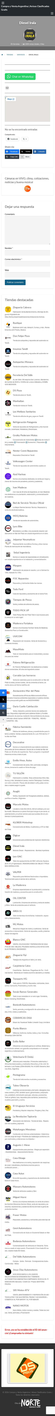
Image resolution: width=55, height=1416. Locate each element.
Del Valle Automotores (24, 1257)
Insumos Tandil (20, 349)
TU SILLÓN (18, 773)
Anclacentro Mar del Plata (26, 691)
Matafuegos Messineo (24, 1129)
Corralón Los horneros (24, 675)
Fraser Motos (19, 1215)
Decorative (18, 742)
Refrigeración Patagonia (25, 422)
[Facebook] (3, 692)
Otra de (18, 1403)
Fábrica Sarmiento (22, 727)
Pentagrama (19, 1075)
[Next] (43, 1368)
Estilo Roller (19, 1041)
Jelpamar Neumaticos (24, 539)
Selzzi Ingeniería (21, 552)
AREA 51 (17, 911)
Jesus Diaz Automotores (25, 1270)
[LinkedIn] (3, 706)
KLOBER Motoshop (22, 822)
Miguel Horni (19, 1197)
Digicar (16, 835)
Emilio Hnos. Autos (22, 760)
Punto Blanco (19, 1028)
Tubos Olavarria (21, 1085)
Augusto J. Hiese (21, 1145)
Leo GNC (17, 856)
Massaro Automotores (24, 1187)
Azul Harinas (19, 474)
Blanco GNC (19, 940)
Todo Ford (18, 589)
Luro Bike (17, 526)
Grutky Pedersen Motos (25, 435)
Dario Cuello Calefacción (25, 706)
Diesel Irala (18, 846)
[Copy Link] (3, 712)
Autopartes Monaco (23, 362)
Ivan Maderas (20, 487)
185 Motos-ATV (21, 1290)
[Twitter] (3, 699)
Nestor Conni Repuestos (25, 451)
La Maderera (19, 885)
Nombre (9, 248)
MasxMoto (18, 649)
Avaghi (16, 791)
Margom (17, 565)
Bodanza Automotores (24, 1241)
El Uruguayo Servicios (24, 1106)
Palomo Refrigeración (24, 662)
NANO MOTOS (21, 1306)
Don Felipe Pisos (21, 336)
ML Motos (18, 924)
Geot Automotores (22, 1228)
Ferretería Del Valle (23, 375)
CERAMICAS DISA (22, 1018)
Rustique (17, 323)
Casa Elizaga (19, 1158)
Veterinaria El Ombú (23, 1057)
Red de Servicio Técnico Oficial (28, 503)
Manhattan (18, 401)
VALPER (17, 872)
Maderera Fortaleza (23, 623)
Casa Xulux (18, 1173)
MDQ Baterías (20, 516)
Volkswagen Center (23, 461)
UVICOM (17, 636)
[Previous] (12, 1368)
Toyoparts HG (20, 979)
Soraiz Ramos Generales (25, 992)
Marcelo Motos (21, 804)
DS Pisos (17, 390)
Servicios (16, 44)
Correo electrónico (13, 259)
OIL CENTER (19, 898)
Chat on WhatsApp (23, 76)
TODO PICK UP (21, 610)
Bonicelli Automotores (24, 1005)
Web (7, 270)
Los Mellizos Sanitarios (24, 412)
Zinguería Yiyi (19, 955)
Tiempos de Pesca (22, 600)
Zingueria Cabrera (22, 307)
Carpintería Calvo (21, 966)
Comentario (10, 214)
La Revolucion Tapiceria (24, 1116)
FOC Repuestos (21, 578)
